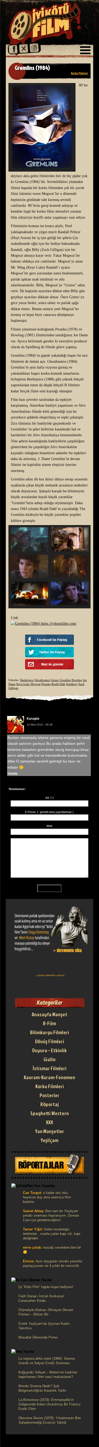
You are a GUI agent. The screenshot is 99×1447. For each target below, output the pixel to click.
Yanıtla (12, 773)
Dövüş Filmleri (49, 1041)
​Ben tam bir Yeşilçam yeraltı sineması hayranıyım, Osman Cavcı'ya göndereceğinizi (51, 1215)
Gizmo (55, 680)
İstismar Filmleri (50, 1068)
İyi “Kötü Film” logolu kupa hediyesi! (45, 1287)
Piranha (46, 684)
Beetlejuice (27, 680)
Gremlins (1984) (32, 67)
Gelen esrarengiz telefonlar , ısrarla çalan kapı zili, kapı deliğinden (52, 1233)
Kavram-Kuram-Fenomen (49, 1077)
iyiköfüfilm (47, 28)
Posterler (49, 1095)
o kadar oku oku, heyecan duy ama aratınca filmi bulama (47, 1197)
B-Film (49, 1023)
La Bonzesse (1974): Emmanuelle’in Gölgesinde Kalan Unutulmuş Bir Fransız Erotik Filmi (49, 1404)
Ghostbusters (42, 680)
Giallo (49, 1059)
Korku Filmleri (79, 73)
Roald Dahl (58, 684)
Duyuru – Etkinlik (49, 1050)
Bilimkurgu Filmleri (49, 1032)
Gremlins (65, 680)
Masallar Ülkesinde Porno (38, 1337)
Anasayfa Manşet (49, 1014)
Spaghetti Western (49, 1113)
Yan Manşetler (49, 1131)
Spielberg (72, 684)
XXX (49, 1122)
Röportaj (49, 1104)
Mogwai (36, 684)
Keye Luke (23, 684)
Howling (77, 680)
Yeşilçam (49, 1140)
